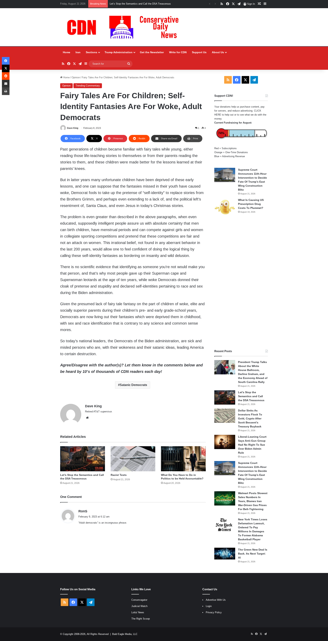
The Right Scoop (140, 618)
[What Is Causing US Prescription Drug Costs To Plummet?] (224, 207)
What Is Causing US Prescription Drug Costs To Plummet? (251, 203)
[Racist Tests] (133, 458)
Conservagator (139, 599)
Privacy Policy (214, 612)
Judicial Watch (139, 606)
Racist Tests (119, 474)
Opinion (76, 77)
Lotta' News (137, 612)
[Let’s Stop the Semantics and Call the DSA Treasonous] (82, 458)
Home (66, 52)
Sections (91, 52)
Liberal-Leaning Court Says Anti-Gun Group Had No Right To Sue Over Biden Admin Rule (252, 444)
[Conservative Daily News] (124, 27)
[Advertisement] (241, 283)
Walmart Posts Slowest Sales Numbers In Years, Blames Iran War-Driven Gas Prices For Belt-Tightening (252, 501)
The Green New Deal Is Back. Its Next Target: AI (252, 553)
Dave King (72, 128)
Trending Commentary (88, 85)
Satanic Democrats (133, 385)
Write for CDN (178, 52)
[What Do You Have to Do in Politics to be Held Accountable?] (183, 458)
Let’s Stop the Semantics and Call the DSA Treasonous (251, 396)
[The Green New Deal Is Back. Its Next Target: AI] (224, 553)
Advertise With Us (216, 599)
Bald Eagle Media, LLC (124, 634)
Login (209, 606)
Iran (78, 52)
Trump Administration (118, 52)
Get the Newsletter (152, 52)
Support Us (199, 52)
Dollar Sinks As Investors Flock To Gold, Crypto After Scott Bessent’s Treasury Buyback (250, 418)
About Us (218, 52)
